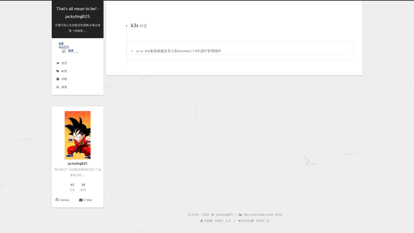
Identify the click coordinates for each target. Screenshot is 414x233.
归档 (64, 79)
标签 (64, 71)
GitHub (64, 200)
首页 (64, 63)
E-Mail (88, 200)
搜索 (64, 87)
